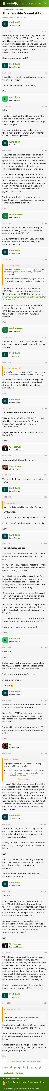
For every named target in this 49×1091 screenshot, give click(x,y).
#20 (45, 1003)
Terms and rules (19, 1082)
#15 (45, 700)
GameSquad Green (12, 1078)
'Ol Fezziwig (15, 446)
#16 (45, 753)
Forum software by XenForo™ (21, 1089)
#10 (45, 456)
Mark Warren (16, 214)
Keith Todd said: (10, 760)
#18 (45, 891)
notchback (14, 97)
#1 (46, 31)
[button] (4, 3)
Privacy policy (33, 1082)
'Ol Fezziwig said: (11, 1009)
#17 (45, 824)
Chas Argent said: (11, 503)
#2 (46, 73)
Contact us (7, 1082)
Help (42, 1082)
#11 (45, 475)
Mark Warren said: (11, 266)
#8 (46, 362)
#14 (45, 647)
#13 (45, 544)
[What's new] (40, 3)
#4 (46, 151)
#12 (45, 497)
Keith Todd (8, 17)
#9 (46, 408)
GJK (11, 744)
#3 (46, 106)
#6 (46, 259)
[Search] (44, 3)
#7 (46, 337)
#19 (45, 953)
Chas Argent (15, 466)
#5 (46, 223)
